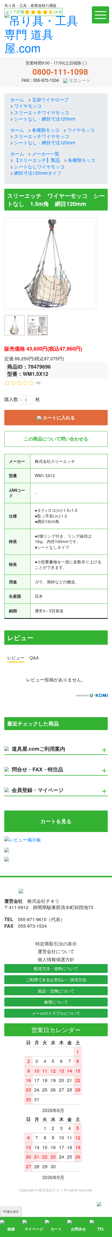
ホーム (17, 99)
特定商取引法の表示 (56, 943)
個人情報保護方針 (56, 959)
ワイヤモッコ (28, 106)
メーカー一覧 (45, 153)
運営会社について (56, 951)
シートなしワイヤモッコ (39, 166)
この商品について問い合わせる (56, 438)
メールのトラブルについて (56, 1013)
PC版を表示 (11, 1212)
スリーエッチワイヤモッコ (41, 112)
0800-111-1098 (60, 71)
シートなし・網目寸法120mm (44, 118)
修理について (56, 1002)
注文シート (79, 80)
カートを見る (56, 821)
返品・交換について (56, 991)
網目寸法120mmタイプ (37, 173)
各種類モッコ (45, 130)
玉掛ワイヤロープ (50, 99)
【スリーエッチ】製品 (37, 160)
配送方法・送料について (56, 968)
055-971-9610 (32, 919)
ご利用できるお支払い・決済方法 (56, 979)
